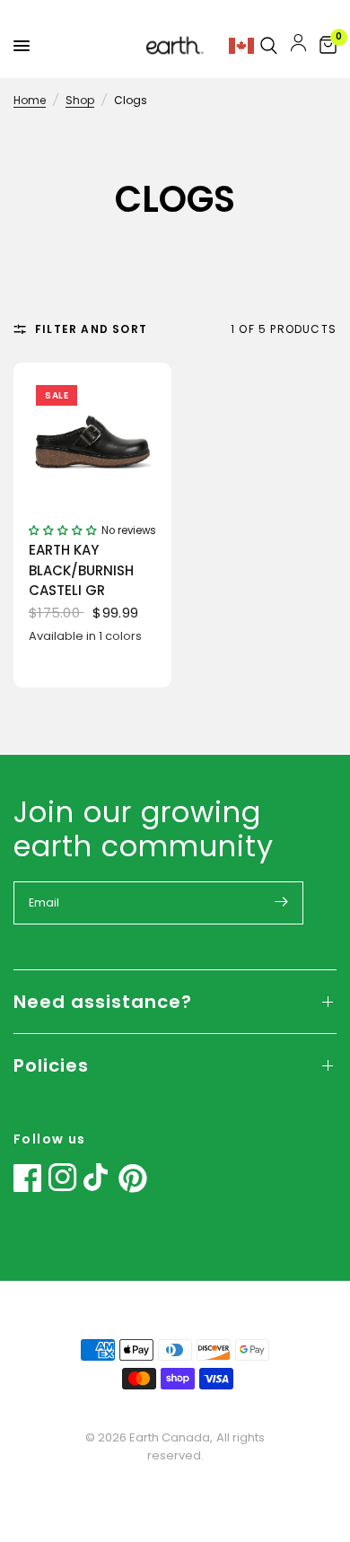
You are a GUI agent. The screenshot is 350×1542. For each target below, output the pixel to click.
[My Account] (298, 45)
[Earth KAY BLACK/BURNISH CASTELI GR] (92, 441)
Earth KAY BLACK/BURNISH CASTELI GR (81, 570)
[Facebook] (27, 1177)
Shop (80, 100)
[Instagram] (62, 1177)
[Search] (269, 45)
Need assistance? (102, 1001)
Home (29, 100)
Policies (51, 1065)
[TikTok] (97, 1177)
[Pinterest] (132, 1178)
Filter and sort (91, 329)
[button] (63, 528)
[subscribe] (281, 901)
